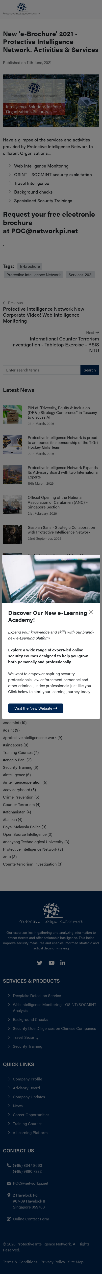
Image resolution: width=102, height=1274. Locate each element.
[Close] (91, 612)
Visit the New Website (33, 708)
